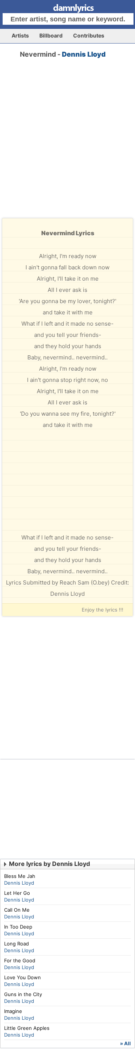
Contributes (88, 35)
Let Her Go (17, 893)
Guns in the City (23, 994)
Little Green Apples (27, 1028)
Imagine (13, 1011)
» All (125, 1043)
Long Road (16, 944)
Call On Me (17, 910)
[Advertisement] (67, 144)
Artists (20, 35)
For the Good (19, 960)
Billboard (51, 35)
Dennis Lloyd (84, 54)
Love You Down (22, 977)
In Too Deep (18, 927)
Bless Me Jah (19, 876)
